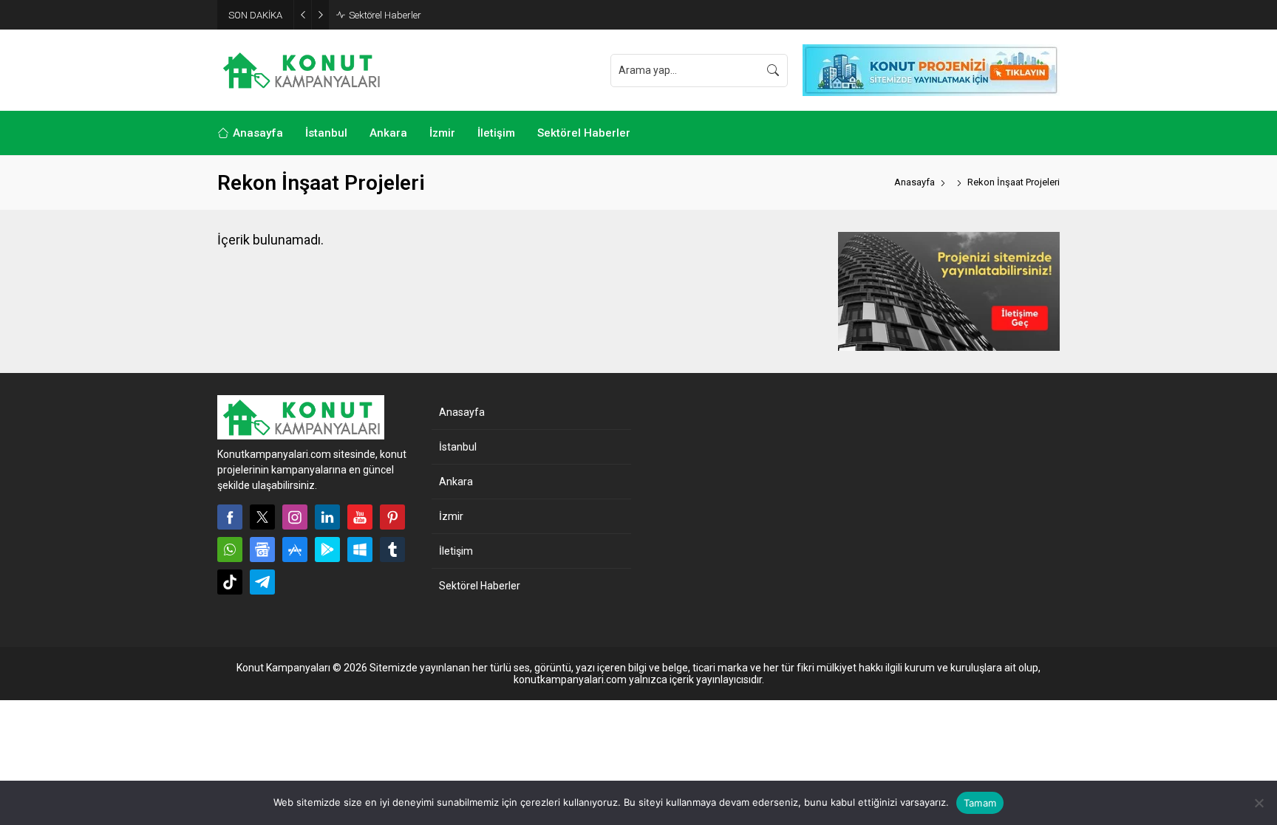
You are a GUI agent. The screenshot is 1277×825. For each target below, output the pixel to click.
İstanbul (458, 447)
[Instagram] (294, 517)
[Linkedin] (327, 517)
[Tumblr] (392, 549)
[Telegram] (262, 582)
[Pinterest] (392, 517)
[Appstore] (294, 549)
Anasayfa (914, 182)
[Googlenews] (262, 549)
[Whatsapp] (229, 549)
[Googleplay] (327, 549)
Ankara (456, 481)
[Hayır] (1258, 802)
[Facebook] (229, 517)
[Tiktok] (229, 582)
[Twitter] (262, 517)
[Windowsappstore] (359, 549)
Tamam (980, 803)
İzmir (451, 516)
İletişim (456, 551)
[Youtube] (359, 517)
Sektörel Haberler (385, 15)
